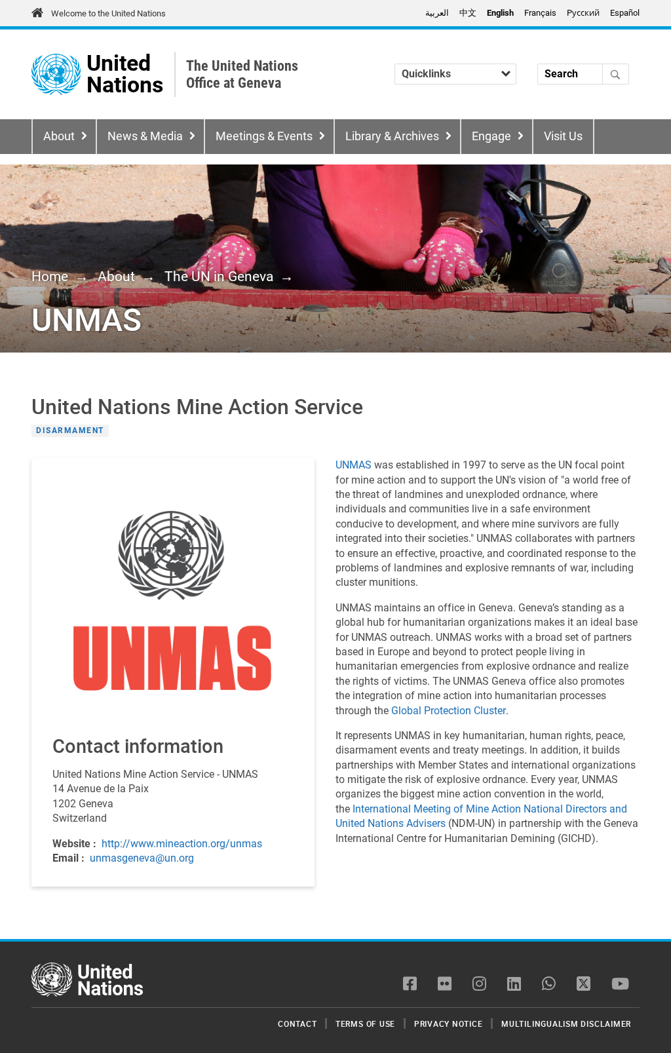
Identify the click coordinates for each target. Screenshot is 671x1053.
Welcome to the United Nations (108, 13)
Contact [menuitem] (297, 1023)
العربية (437, 13)
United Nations (124, 74)
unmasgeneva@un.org (142, 858)
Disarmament (70, 430)
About (59, 136)
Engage (491, 136)
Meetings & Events (264, 136)
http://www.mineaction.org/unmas (182, 843)
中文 (467, 13)
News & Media (145, 136)
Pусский (583, 13)
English (500, 13)
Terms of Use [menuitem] (365, 1023)
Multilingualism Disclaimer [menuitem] (566, 1023)
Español (625, 13)
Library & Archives (392, 136)
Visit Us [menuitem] (563, 136)
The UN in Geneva (218, 276)
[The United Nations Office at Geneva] (56, 74)
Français (540, 13)
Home (49, 276)
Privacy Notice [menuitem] (448, 1023)
